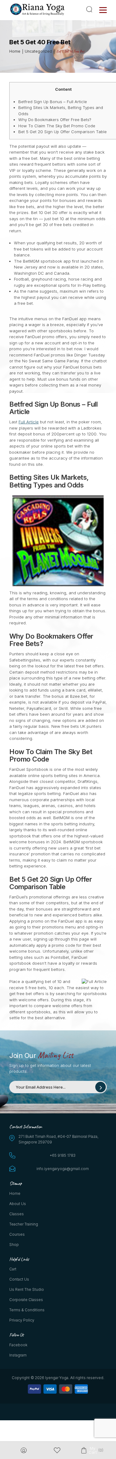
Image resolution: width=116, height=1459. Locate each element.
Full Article (29, 421)
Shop (14, 1244)
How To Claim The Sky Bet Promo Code (56, 125)
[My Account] (23, 1450)
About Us (17, 1203)
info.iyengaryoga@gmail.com (63, 1168)
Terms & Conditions (27, 1310)
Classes (16, 1214)
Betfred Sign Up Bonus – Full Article (52, 101)
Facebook (18, 1345)
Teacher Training (23, 1224)
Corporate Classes (26, 1299)
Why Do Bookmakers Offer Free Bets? (54, 119)
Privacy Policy (21, 1320)
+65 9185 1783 (62, 1155)
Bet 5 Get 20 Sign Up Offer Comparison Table (62, 131)
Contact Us (19, 1279)
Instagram (18, 1355)
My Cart (92, 1450)
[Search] (90, 9)
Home (14, 1193)
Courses (17, 1234)
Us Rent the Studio (26, 1289)
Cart (12, 1269)
